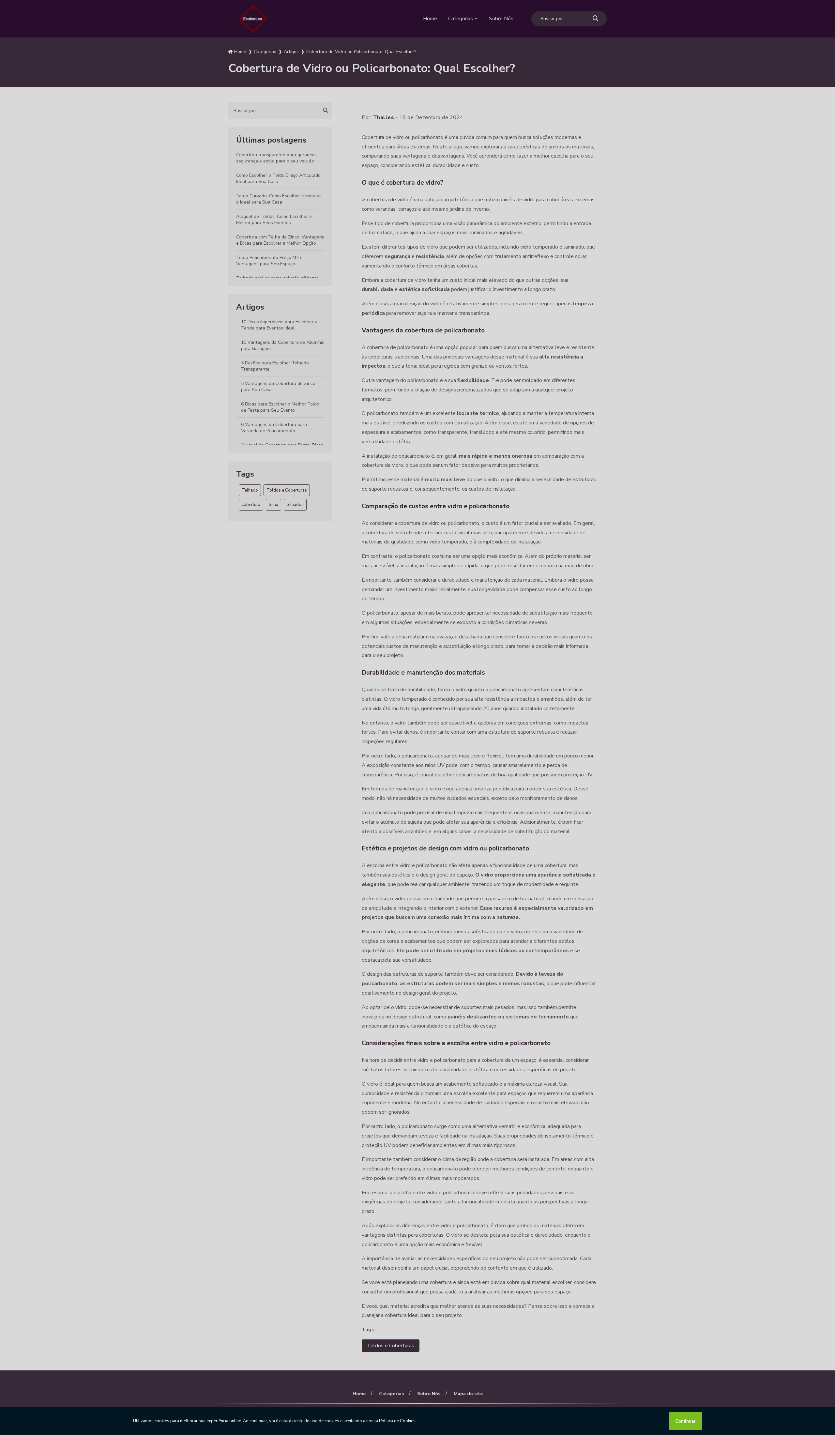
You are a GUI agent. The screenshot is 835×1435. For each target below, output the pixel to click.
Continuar (685, 1421)
